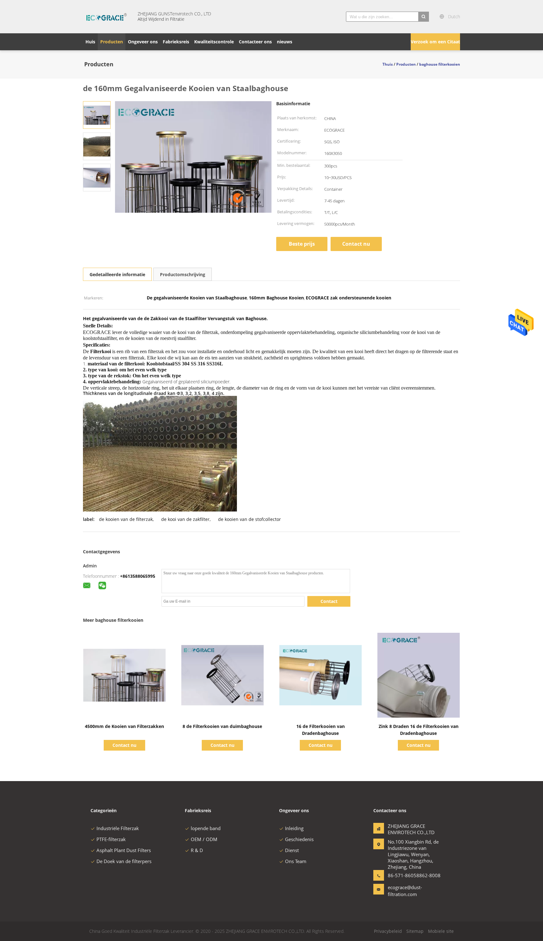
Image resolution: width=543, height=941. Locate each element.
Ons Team (295, 861)
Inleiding (294, 828)
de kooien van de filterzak (126, 519)
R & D (197, 850)
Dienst (292, 850)
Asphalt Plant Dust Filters (123, 850)
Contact (329, 601)
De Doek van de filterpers (123, 861)
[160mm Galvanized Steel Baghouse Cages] (96, 115)
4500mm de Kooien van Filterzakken (124, 726)
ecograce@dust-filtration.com (405, 890)
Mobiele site (441, 931)
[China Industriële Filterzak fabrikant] (106, 16)
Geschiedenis (299, 839)
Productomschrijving (182, 274)
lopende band (206, 828)
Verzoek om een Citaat (435, 42)
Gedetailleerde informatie (117, 274)
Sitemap (415, 931)
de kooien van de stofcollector (249, 519)
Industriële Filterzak (117, 828)
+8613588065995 (137, 576)
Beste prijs (302, 243)
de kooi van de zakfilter (185, 519)
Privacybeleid (388, 931)
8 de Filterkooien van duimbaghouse (222, 726)
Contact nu (356, 243)
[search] (423, 17)
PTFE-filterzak (111, 839)
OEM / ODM (204, 839)
